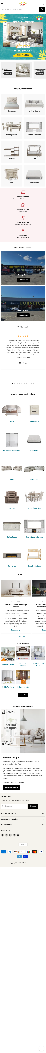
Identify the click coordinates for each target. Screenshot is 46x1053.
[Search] (42, 9)
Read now (15, 630)
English (22, 844)
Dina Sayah (23, 363)
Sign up (33, 806)
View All (23, 695)
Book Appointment (11, 788)
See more (22, 636)
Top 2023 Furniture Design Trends (16, 606)
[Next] (42, 71)
